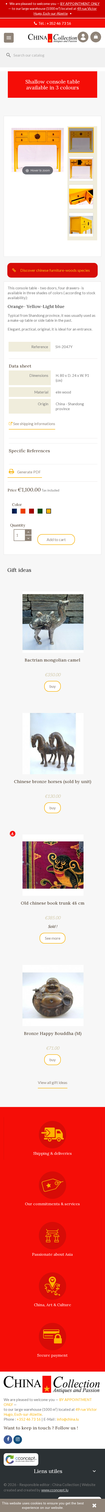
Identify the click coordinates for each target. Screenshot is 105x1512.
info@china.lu (68, 1419)
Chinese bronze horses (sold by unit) (52, 781)
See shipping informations (33, 423)
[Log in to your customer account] (83, 37)
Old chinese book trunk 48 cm (52, 903)
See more (52, 938)
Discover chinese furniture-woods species (55, 270)
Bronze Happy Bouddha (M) (52, 1033)
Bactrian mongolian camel (52, 660)
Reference (39, 346)
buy (52, 686)
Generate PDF (28, 472)
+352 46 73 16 (59, 23)
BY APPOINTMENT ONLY (80, 4)
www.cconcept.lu (54, 1490)
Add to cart (56, 539)
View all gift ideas (52, 1082)
